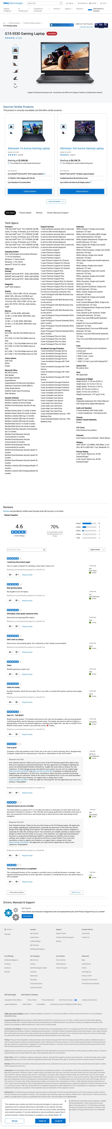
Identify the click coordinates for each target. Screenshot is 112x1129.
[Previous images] (15, 44)
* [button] (13, 311)
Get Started (27, 916)
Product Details (25, 213)
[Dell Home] (4, 23)
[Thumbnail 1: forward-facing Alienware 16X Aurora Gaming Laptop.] (63, 127)
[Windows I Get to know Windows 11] (62, 25)
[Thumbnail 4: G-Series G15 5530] (15, 71)
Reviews (39, 213)
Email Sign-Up (86, 972)
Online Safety (26, 1004)
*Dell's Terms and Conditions (13, 1014)
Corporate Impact (36, 983)
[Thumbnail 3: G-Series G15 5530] (15, 64)
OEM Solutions (61, 964)
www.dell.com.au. (10, 1016)
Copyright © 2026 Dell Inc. (13, 1000)
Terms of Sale (31, 1000)
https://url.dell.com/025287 (19, 771)
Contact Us (85, 937)
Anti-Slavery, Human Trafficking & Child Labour (66, 1004)
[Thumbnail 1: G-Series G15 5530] (15, 50)
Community (86, 933)
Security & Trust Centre (89, 980)
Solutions (7, 968)
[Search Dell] (61, 3)
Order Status (34, 937)
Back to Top (76, 892)
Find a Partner (61, 960)
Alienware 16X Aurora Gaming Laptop (82, 148)
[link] (82, 3)
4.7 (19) (19, 38)
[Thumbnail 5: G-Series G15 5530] (15, 78)
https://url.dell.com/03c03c (42, 771)
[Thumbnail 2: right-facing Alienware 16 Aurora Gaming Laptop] (11, 133)
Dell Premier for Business (98, 10)
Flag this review (27, 575)
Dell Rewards (86, 964)
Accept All (58, 1121)
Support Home (61, 933)
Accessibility (41, 1004)
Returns (58, 941)
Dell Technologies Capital (38, 968)
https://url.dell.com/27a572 (19, 842)
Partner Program (61, 968)
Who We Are (34, 960)
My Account (34, 933)
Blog (83, 960)
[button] (71, 3)
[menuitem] (24, 10)
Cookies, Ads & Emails (89, 1000)
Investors (33, 972)
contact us (8, 1059)
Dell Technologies (10, 995)
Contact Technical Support (65, 937)
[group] (65, 64)
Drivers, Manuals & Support (57, 213)
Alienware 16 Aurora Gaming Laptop (29, 148)
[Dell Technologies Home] (13, 3)
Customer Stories (36, 987)
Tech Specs (10, 213)
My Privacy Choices (66, 1000)
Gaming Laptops (14, 23)
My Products (34, 945)
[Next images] (15, 86)
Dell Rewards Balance (37, 949)
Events (84, 968)
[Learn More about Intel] (101, 25)
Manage (15, 1121)
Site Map (7, 934)
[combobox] (44, 3)
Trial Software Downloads (90, 983)
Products (7, 964)
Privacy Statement (48, 1000)
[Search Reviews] (44, 550)
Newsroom (34, 976)
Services (7, 972)
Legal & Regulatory (10, 1004)
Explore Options (30, 191)
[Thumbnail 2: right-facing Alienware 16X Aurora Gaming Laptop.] (63, 133)
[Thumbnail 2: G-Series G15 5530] (15, 57)
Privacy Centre (87, 976)
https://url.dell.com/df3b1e (19, 780)
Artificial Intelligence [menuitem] (7, 10)
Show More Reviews (17, 892)
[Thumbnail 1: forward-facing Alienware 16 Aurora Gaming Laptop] (11, 127)
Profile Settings (35, 941)
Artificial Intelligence (11, 960)
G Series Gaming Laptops (32, 23)
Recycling (33, 980)
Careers (32, 964)
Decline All (42, 1121)
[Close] (65, 1101)
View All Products (54, 201)
